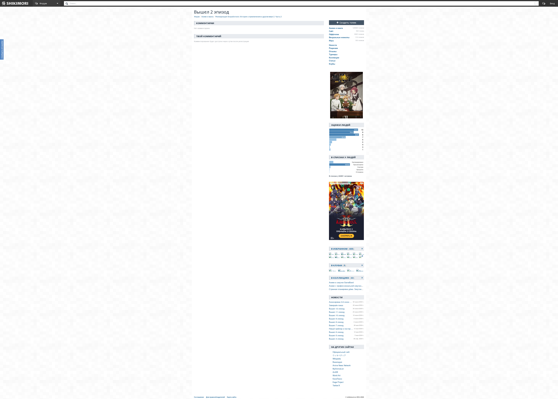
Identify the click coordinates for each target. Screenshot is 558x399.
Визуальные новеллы (339, 37)
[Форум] (543, 3)
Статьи (332, 60)
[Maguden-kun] (337, 257)
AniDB (335, 372)
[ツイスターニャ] (361, 257)
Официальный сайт (341, 352)
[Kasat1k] (361, 253)
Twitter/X (336, 385)
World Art (336, 375)
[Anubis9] (331, 253)
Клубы (332, 63)
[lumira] (331, 257)
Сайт (331, 31)
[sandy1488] (355, 257)
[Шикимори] (15, 3)
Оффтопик (334, 34)
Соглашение (199, 397)
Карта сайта (231, 397)
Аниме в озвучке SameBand (341, 282)
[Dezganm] (349, 253)
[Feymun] (355, 253)
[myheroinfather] (343, 257)
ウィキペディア (339, 355)
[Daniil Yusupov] (343, 253)
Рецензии (333, 48)
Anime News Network (342, 365)
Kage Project (338, 382)
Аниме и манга (336, 28)
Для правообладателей (215, 397)
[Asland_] (337, 253)
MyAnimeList (338, 368)
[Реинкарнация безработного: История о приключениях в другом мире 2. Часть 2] (346, 95)
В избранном (342, 248)
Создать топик (348, 22)
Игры (331, 40)
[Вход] (552, 3)
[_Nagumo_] (349, 257)
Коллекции (334, 57)
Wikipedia (337, 358)
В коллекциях (342, 277)
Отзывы (333, 51)
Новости (333, 45)
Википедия (337, 362)
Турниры (333, 54)
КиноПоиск (337, 378)
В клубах (338, 265)
